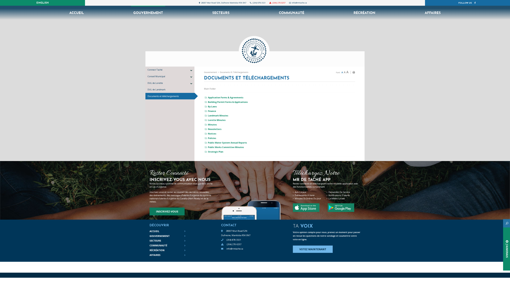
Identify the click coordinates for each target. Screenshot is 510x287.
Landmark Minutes (218, 115)
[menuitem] (76, 13)
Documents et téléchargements (234, 72)
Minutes (212, 124)
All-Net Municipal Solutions (357, 265)
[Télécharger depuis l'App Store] (306, 207)
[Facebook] (475, 2)
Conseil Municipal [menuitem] (156, 76)
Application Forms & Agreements (225, 97)
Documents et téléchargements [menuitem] (163, 96)
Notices (212, 133)
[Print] (354, 72)
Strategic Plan (215, 151)
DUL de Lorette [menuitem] (155, 83)
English (42, 3)
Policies (212, 138)
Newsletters (214, 129)
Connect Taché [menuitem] (155, 69)
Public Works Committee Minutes (226, 147)
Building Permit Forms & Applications (228, 102)
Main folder (210, 88)
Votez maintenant (312, 249)
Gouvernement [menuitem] (148, 13)
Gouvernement (210, 72)
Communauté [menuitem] (291, 13)
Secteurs (155, 240)
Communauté (158, 245)
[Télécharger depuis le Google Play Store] (341, 207)
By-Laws (212, 106)
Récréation (157, 250)
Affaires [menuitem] (433, 13)
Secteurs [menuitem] (221, 13)
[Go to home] (255, 49)
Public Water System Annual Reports (227, 142)
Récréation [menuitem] (364, 13)
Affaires (155, 255)
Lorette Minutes (217, 120)
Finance (212, 111)
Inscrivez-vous (167, 211)
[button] (191, 70)
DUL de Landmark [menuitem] (156, 89)
